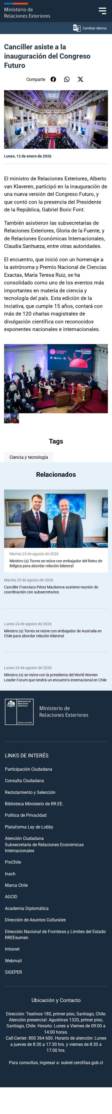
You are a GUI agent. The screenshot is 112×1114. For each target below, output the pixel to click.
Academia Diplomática (27, 908)
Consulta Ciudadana (24, 780)
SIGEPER (13, 972)
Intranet (12, 949)
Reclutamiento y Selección (30, 792)
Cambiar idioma (95, 28)
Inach (10, 873)
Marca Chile (16, 885)
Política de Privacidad (25, 815)
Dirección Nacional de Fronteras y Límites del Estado (55, 931)
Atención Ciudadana (24, 838)
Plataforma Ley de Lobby (29, 827)
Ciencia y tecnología (29, 457)
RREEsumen (16, 937)
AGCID (11, 896)
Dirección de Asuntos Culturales (35, 919)
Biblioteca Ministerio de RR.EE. (34, 803)
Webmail (13, 960)
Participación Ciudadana (28, 769)
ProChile (13, 862)
